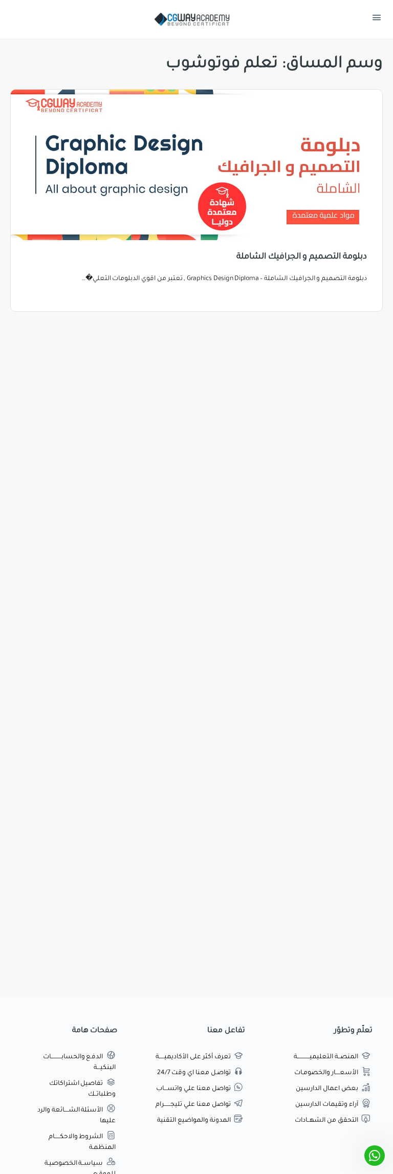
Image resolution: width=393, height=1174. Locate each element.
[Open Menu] (376, 20)
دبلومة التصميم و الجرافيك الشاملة (301, 257)
